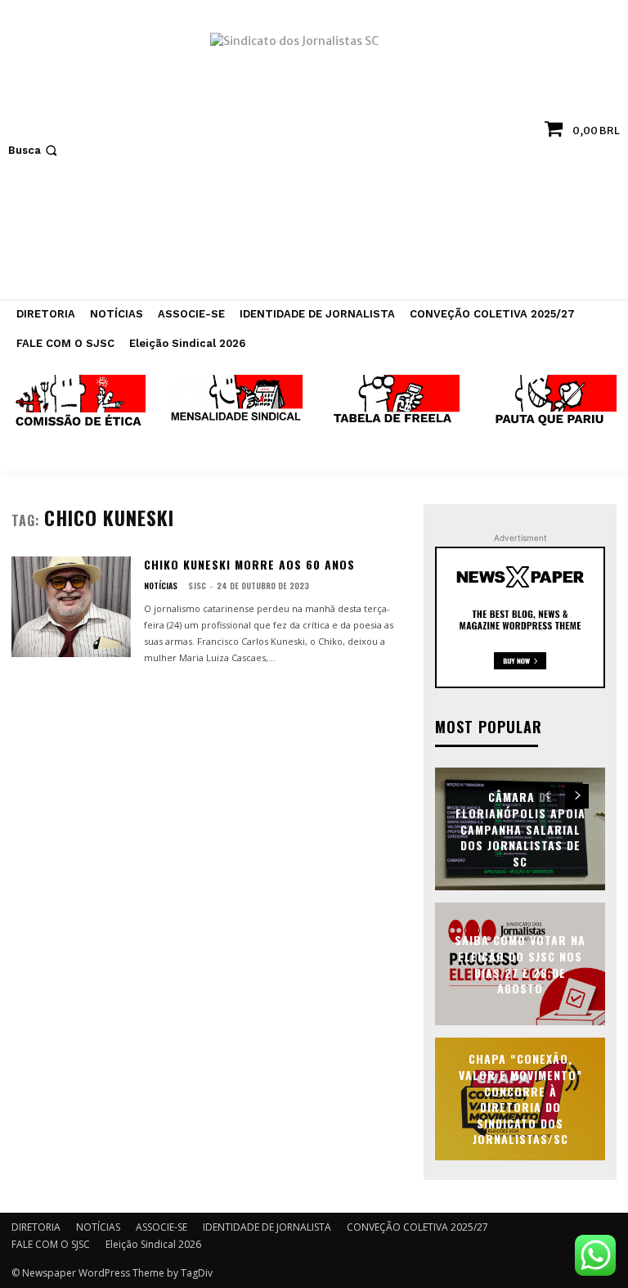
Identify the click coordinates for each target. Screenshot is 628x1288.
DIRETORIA (36, 1227)
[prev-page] (547, 796)
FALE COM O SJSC (50, 1244)
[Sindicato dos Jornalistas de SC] (314, 158)
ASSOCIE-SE (161, 1227)
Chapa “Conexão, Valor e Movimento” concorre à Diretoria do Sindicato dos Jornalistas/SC (520, 1099)
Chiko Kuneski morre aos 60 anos (249, 564)
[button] (34, 150)
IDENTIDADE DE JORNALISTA (267, 1227)
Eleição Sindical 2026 (153, 1244)
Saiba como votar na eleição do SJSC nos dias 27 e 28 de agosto (520, 964)
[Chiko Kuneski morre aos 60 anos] (71, 606)
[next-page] (577, 796)
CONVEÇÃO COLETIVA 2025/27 (417, 1227)
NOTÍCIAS (160, 586)
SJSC (197, 585)
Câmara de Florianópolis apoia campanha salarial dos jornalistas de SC (520, 828)
